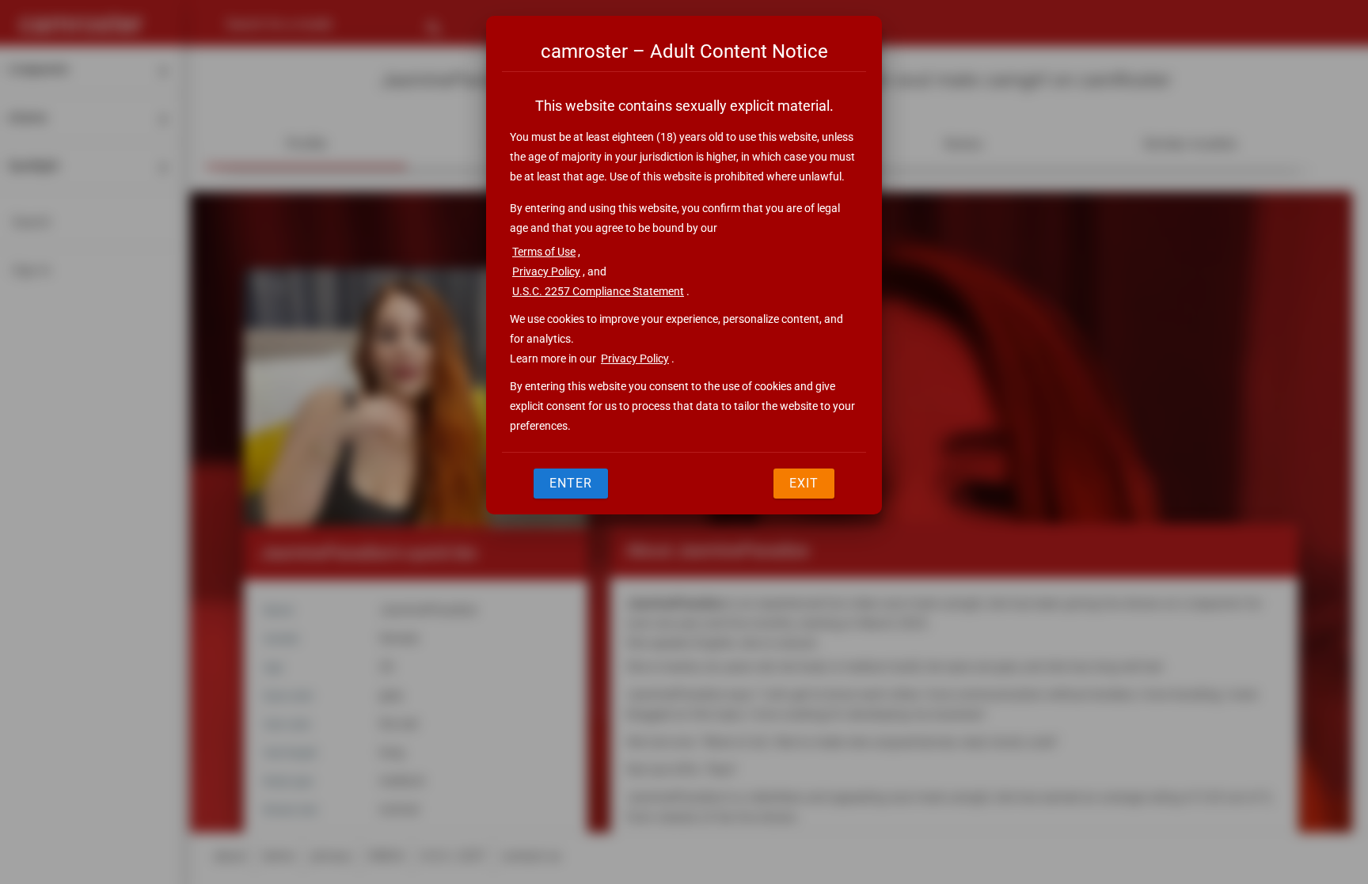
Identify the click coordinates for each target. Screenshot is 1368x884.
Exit (804, 483)
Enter (570, 483)
